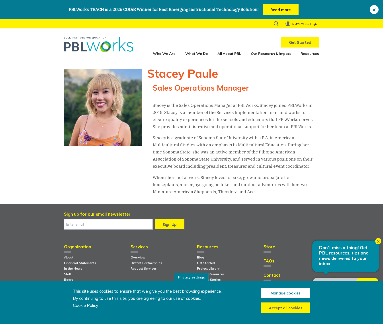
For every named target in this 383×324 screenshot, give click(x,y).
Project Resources (210, 274)
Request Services (143, 268)
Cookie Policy (85, 305)
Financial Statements (80, 263)
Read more (280, 9)
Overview (138, 257)
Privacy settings (191, 277)
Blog (200, 257)
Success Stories (209, 280)
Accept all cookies (285, 307)
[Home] (98, 46)
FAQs (269, 261)
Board (69, 280)
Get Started (206, 263)
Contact (272, 275)
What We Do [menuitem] (196, 53)
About (68, 257)
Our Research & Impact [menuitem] (271, 53)
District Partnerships (146, 263)
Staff (67, 274)
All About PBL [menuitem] (229, 53)
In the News (73, 268)
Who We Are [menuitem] (164, 53)
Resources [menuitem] (310, 53)
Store (269, 247)
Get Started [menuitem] (300, 42)
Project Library (208, 268)
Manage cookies (286, 292)
